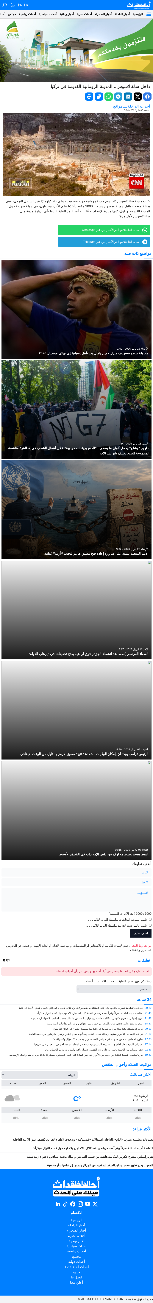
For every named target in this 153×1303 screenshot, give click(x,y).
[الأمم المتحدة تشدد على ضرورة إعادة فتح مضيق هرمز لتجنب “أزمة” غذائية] (76, 509)
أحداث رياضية (27, 14)
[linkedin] (128, 96)
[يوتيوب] (88, 1204)
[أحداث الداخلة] (139, 5)
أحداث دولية (76, 1262)
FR (26, 5)
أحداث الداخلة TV (76, 1267)
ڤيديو (76, 1272)
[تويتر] (95, 1204)
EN (20, 5)
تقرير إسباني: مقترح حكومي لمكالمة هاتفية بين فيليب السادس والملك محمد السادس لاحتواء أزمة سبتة (90, 1156)
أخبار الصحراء (103, 14)
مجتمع (12, 14)
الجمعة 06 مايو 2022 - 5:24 (137, 110)
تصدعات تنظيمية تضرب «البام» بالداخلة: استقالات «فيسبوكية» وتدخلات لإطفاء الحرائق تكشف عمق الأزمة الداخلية (83, 1139)
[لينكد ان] (58, 1204)
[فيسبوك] (73, 1204)
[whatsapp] (108, 96)
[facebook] (147, 96)
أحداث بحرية (84, 14)
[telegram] (118, 96)
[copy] (99, 96)
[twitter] (138, 96)
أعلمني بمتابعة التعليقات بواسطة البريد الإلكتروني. (118, 919)
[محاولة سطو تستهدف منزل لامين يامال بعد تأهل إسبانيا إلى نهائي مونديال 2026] (76, 309)
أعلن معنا (76, 1282)
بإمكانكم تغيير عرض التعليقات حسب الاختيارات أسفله (119, 981)
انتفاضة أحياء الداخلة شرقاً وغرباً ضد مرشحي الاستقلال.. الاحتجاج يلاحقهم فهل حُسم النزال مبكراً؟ (93, 1148)
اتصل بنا (76, 1277)
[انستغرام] (80, 1204)
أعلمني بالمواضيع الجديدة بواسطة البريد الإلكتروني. (117, 925)
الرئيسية (138, 14)
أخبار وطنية (67, 14)
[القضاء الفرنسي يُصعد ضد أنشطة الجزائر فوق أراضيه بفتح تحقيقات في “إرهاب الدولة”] (76, 610)
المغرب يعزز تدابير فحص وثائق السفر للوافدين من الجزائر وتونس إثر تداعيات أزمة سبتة (99, 1165)
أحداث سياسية (48, 14)
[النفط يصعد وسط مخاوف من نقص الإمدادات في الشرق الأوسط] (76, 810)
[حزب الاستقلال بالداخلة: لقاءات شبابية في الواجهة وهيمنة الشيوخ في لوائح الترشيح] (76, 1029)
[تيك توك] (65, 1204)
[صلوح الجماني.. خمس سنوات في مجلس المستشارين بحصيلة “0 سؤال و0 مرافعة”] (76, 1039)
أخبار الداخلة (122, 14)
